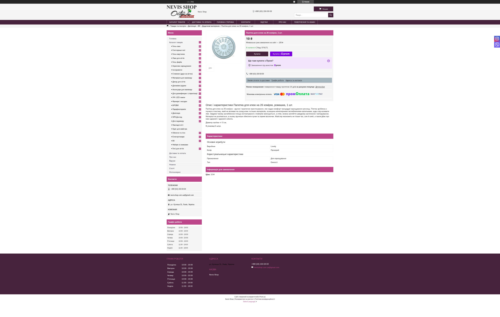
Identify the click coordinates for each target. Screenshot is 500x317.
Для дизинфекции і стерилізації (185, 93)
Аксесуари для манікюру (182, 90)
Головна (172, 39)
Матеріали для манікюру (182, 78)
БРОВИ (176, 105)
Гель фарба (177, 62)
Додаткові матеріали (211, 26)
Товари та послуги (178, 26)
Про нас (282, 22)
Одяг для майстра (180, 129)
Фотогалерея (174, 172)
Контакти (245, 22)
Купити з (276, 54)
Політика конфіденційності (265, 299)
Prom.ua (262, 297)
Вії (174, 141)
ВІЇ (199, 26)
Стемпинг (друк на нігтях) (183, 74)
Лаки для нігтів (178, 58)
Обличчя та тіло (179, 133)
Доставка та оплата (201, 22)
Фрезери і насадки (180, 101)
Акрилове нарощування (182, 66)
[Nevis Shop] (181, 17)
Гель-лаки (176, 46)
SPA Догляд (177, 117)
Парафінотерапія (179, 109)
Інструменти (177, 70)
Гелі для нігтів (178, 149)
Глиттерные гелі (179, 50)
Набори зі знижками (180, 145)
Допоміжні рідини (179, 86)
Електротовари (178, 137)
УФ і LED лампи (179, 97)
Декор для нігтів (179, 82)
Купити (257, 54)
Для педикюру (178, 121)
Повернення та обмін (304, 22)
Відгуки (264, 22)
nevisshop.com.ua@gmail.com (182, 195)
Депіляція (192, 26)
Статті (171, 168)
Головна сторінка (225, 22)
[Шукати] (330, 15)
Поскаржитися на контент (244, 299)
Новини (172, 165)
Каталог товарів (177, 22)
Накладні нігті (178, 125)
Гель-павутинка (179, 54)
